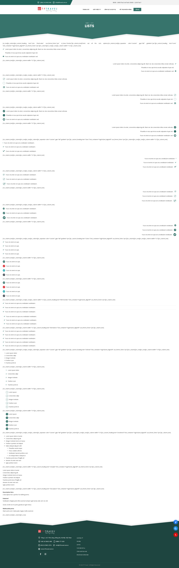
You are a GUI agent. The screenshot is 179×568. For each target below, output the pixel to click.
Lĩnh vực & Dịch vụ (110, 9)
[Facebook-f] (40, 554)
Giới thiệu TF (97, 9)
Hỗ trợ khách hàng (126, 9)
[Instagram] (45, 554)
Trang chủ (86, 9)
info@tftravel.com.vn (61, 2)
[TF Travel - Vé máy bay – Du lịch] (47, 9)
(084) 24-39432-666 (45, 2)
